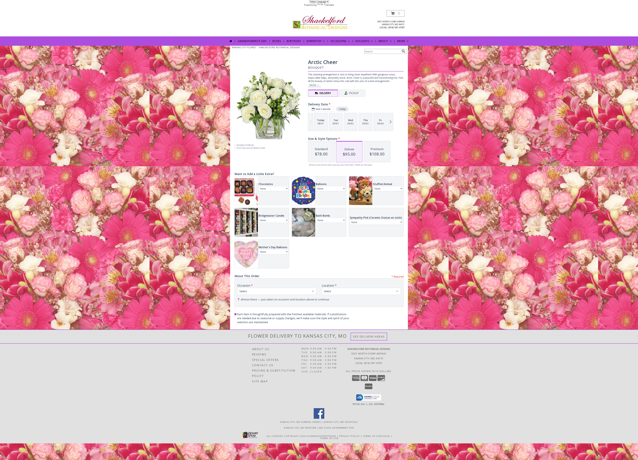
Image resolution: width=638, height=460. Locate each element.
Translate (329, 4)
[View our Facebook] (319, 417)
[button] (396, 13)
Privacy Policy (349, 436)
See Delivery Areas (369, 336)
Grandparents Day (252, 41)
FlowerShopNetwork (321, 436)
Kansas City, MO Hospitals (341, 421)
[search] (403, 51)
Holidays (362, 41)
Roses (276, 41)
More (401, 41)
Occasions (338, 41)
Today (342, 109)
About (383, 41)
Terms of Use (329, 438)
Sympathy (314, 41)
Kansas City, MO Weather (300, 427)
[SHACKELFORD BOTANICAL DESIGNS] (320, 21)
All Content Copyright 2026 (286, 436)
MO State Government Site (336, 427)
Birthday (294, 41)
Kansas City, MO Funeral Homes (300, 421)
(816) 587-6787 (396, 27)
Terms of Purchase (376, 436)
